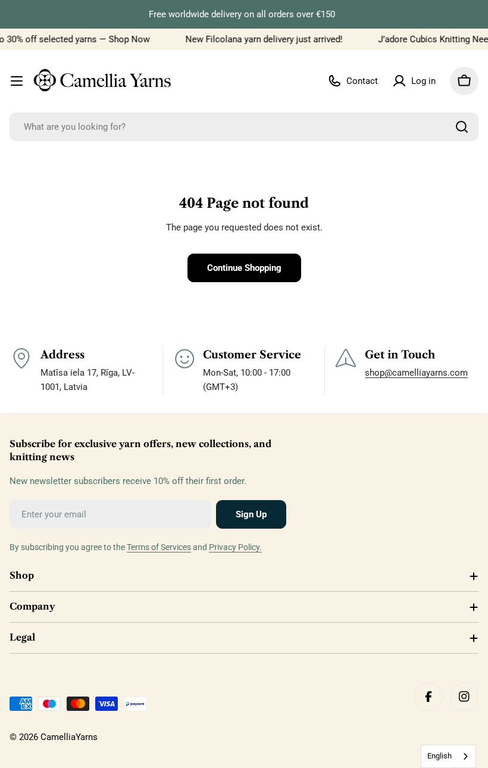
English (439, 755)
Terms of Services (159, 547)
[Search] (462, 127)
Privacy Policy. (235, 547)
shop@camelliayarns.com (416, 372)
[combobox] (244, 127)
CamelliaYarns (69, 737)
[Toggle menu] (17, 81)
